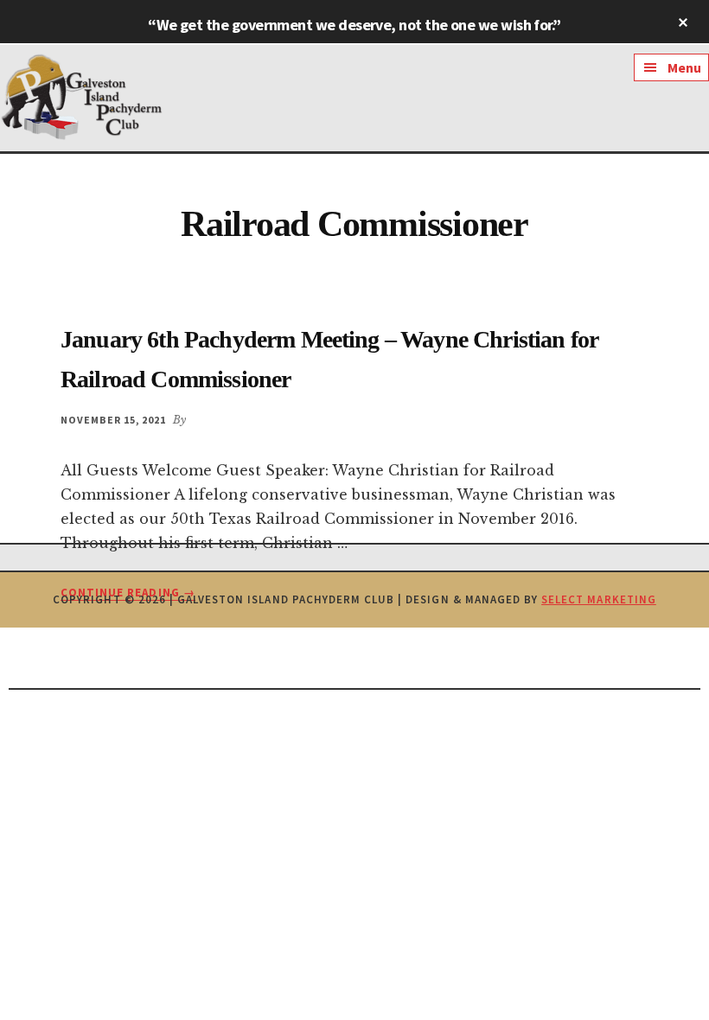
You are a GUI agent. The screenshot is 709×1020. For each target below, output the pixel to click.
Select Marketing (598, 599)
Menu (684, 67)
